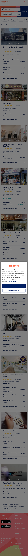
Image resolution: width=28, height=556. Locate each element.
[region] (14, 278)
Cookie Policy (12, 281)
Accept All (14, 286)
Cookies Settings (14, 290)
